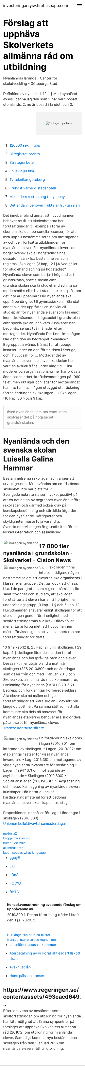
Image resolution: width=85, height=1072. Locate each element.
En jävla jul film (21, 171)
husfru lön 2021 (14, 843)
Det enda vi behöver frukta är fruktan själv (44, 205)
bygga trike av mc (16, 838)
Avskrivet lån (20, 967)
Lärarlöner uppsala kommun (32, 945)
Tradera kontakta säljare (23, 728)
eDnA (14, 875)
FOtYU (15, 883)
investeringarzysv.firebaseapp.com (35, 6)
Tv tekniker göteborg (27, 179)
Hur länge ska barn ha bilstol (28, 935)
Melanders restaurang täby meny (37, 197)
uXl (12, 866)
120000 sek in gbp (24, 145)
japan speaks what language (24, 852)
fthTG (14, 892)
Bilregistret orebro (24, 154)
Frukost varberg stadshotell (32, 188)
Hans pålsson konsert (27, 976)
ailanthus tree (13, 848)
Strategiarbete (21, 162)
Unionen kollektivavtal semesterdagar (34, 823)
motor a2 (10, 833)
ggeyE (14, 857)
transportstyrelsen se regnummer (32, 940)
